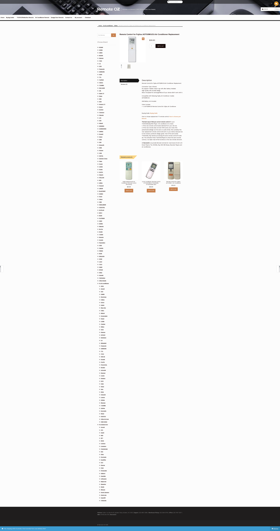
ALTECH (101, 109)
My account (78, 17)
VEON (100, 259)
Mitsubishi (103, 343)
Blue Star (103, 308)
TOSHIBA (101, 85)
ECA (102, 462)
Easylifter (103, 460)
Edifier (101, 183)
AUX (102, 291)
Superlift (103, 498)
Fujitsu (115, 25)
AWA (100, 99)
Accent (103, 427)
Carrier (103, 375)
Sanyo (100, 137)
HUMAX (101, 194)
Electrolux (103, 297)
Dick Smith (102, 88)
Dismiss (276, 528)
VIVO (100, 66)
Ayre (102, 389)
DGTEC (101, 172)
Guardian (103, 476)
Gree (102, 329)
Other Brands (102, 280)
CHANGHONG (102, 128)
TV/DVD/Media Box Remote (25, 17)
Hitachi (101, 123)
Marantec (103, 484)
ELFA (102, 381)
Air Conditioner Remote (42, 17)
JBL (100, 90)
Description (124, 80)
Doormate (103, 457)
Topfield (101, 80)
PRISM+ (101, 251)
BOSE (100, 253)
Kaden (102, 305)
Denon (101, 107)
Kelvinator (103, 337)
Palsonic (101, 115)
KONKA (101, 223)
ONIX (100, 202)
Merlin (102, 487)
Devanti (101, 134)
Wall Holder (104, 422)
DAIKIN (102, 294)
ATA (102, 430)
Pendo (101, 169)
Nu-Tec (101, 229)
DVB (100, 142)
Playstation (102, 242)
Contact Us (68, 17)
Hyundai (101, 275)
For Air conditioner (108, 25)
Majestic (101, 226)
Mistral (103, 313)
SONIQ (101, 50)
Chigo (102, 310)
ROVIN (100, 232)
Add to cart (160, 46)
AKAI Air (103, 356)
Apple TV (101, 93)
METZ (100, 213)
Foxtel (101, 164)
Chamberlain (104, 449)
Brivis (102, 392)
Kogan (102, 318)
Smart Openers (105, 492)
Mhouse (103, 489)
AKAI (100, 101)
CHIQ (100, 153)
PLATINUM (102, 218)
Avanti (102, 432)
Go (113, 35)
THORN (101, 234)
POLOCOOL (104, 365)
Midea (102, 327)
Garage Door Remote (57, 17)
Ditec (102, 454)
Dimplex (103, 378)
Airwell (103, 289)
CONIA (102, 321)
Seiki (100, 139)
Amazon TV (102, 104)
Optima (103, 408)
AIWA (100, 147)
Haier (102, 384)
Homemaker (104, 316)
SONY (100, 74)
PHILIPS (101, 175)
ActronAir (103, 370)
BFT (102, 438)
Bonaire (103, 367)
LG (100, 63)
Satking (101, 131)
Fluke (100, 161)
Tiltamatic (103, 500)
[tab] (129, 80)
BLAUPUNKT (102, 191)
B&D (102, 435)
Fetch (100, 196)
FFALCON (101, 177)
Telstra (101, 82)
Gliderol (103, 473)
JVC (100, 118)
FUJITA (103, 362)
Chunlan (103, 324)
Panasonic (102, 69)
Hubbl (100, 267)
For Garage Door (103, 424)
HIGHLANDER (102, 204)
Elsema (103, 465)
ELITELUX (101, 210)
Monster (101, 237)
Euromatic (103, 411)
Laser (100, 261)
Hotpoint (103, 394)
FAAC (102, 468)
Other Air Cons (105, 419)
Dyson (102, 302)
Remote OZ (108, 9)
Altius (100, 272)
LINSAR (101, 188)
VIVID (100, 245)
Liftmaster (104, 479)
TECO (100, 264)
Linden (101, 166)
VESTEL (101, 156)
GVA (100, 120)
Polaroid (101, 185)
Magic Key (103, 481)
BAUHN (101, 55)
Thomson (101, 112)
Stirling (103, 400)
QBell (100, 221)
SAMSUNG (102, 71)
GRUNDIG (101, 126)
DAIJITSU (103, 416)
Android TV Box (103, 158)
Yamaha (101, 248)
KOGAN (101, 47)
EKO (100, 180)
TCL (100, 77)
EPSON (101, 270)
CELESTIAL (102, 207)
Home (100, 25)
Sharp (100, 96)
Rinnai (102, 413)
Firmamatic (104, 470)
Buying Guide (10, 17)
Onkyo (101, 199)
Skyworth (101, 145)
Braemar (103, 373)
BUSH (100, 215)
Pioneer (101, 150)
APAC (102, 286)
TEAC (100, 61)
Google (101, 240)
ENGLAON (101, 256)
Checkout (88, 17)
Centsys (103, 443)
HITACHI (103, 335)
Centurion (103, 446)
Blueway (103, 403)
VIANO (100, 52)
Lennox (103, 397)
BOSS (102, 441)
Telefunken (102, 278)
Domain (103, 359)
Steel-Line (103, 495)
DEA (102, 451)
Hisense (101, 58)
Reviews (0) (124, 84)
